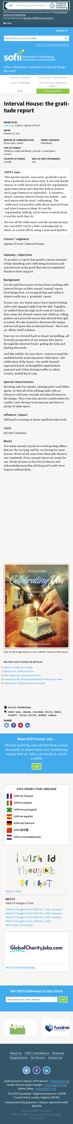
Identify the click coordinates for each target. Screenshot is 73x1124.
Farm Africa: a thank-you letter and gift (24, 683)
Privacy (32, 1114)
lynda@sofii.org (60, 1081)
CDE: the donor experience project (53, 84)
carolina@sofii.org (56, 1084)
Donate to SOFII (52, 90)
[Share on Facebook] (13, 725)
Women (42, 715)
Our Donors (38, 1057)
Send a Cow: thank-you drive (19, 671)
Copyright (56, 1114)
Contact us (55, 1057)
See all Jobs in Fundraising (20, 967)
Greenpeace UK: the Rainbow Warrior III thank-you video (33, 679)
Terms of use (43, 1114)
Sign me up (62, 30)
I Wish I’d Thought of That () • (27, 921)
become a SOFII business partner (38, 18)
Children (38, 712)
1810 (40, 1118)
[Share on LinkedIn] (27, 725)
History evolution (20, 77)
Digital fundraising (19, 707)
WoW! (20, 90)
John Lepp (9, 125)
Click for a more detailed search (52, 44)
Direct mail (14, 712)
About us (16, 1053)
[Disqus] (36, 517)
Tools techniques (20, 82)
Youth (48, 712)
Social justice (27, 715)
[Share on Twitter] (7, 725)
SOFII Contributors (37, 1053)
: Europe (19, 925)
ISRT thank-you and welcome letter (22, 675)
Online (27, 712)
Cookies (24, 1114)
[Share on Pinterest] (20, 725)
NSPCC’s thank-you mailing (18, 667)
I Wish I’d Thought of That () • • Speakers (33, 917)
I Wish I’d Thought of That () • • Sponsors (33, 909)
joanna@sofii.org (46, 1088)
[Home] (36, 55)
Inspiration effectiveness (53, 77)
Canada (52, 715)
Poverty (12, 715)
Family (57, 712)
